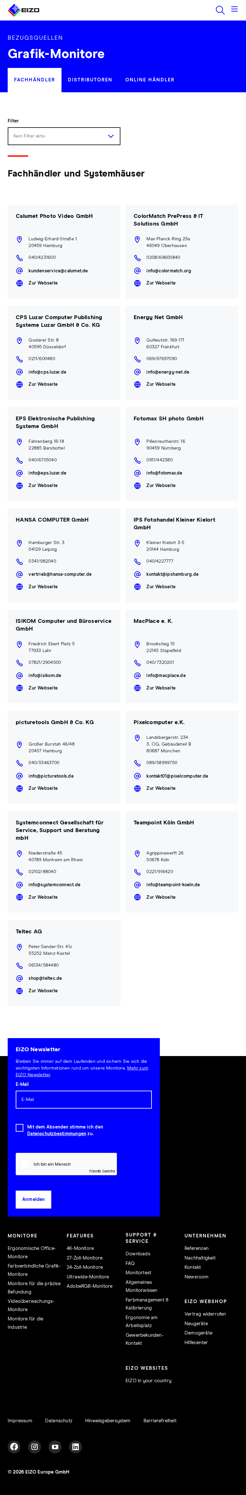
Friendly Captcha (102, 1171)
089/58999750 (161, 763)
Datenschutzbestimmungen (56, 1134)
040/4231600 (42, 257)
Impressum (20, 1420)
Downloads (138, 1253)
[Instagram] (34, 1447)
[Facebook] (14, 1447)
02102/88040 (42, 872)
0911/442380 (159, 460)
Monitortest (138, 1272)
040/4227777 (159, 561)
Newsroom (196, 1277)
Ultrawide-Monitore (88, 1277)
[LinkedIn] (75, 1447)
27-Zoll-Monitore (84, 1258)
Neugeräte (196, 1323)
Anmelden (33, 1199)
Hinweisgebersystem (108, 1420)
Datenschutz (58, 1420)
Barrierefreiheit (160, 1420)
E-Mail (22, 1084)
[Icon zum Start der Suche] (220, 10)
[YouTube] (55, 1447)
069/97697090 (161, 359)
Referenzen (196, 1248)
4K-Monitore (80, 1248)
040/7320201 (160, 662)
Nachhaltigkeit (200, 1258)
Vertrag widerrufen (205, 1314)
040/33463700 (44, 763)
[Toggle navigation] (234, 10)
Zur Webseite (43, 283)
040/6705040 (42, 460)
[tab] (35, 80)
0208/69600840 (163, 257)
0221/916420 (159, 872)
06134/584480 (44, 965)
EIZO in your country (148, 1380)
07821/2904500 (45, 662)
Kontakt (192, 1267)
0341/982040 (42, 561)
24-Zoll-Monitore (85, 1267)
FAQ (130, 1263)
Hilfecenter (196, 1342)
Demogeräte (198, 1333)
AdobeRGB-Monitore (89, 1286)
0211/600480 (42, 359)
